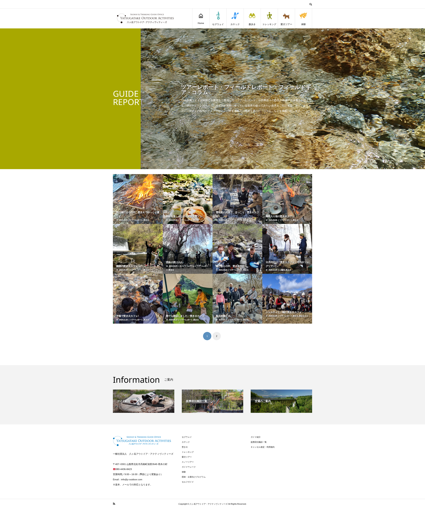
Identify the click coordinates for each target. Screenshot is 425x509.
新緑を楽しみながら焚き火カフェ (184, 216)
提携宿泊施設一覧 (259, 442)
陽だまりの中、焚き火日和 (230, 266)
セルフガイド (188, 482)
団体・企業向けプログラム (194, 477)
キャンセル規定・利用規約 (263, 447)
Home (201, 23)
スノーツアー (188, 462)
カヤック (235, 24)
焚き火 (146, 220)
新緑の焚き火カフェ (127, 266)
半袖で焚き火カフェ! (127, 315)
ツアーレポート (136, 220)
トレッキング (269, 24)
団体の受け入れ (174, 262)
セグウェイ (218, 24)
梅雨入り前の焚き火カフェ (280, 216)
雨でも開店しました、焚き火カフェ (185, 315)
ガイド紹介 (256, 437)
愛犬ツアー (286, 24)
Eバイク (183, 266)
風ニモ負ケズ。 (224, 315)
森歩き (252, 24)
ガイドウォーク (189, 467)
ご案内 (282, 270)
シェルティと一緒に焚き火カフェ (283, 312)
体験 (303, 24)
